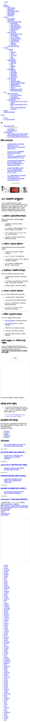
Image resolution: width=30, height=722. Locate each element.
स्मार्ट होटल (10, 49)
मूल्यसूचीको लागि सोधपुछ (6, 428)
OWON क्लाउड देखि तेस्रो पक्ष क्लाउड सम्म (18, 137)
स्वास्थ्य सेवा (14, 45)
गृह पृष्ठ (5, 5)
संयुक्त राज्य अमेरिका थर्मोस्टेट (18, 83)
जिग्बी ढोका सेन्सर (5, 505)
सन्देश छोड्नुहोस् (4, 515)
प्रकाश (12, 54)
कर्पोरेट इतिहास (11, 14)
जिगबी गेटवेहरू (14, 23)
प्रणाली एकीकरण (11, 100)
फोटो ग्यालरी (10, 15)
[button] (15, 358)
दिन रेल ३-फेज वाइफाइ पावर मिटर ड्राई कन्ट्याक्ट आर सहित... (15, 164)
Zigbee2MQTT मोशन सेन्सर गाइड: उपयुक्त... (14, 465)
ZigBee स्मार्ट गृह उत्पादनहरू (14, 22)
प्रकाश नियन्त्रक (15, 40)
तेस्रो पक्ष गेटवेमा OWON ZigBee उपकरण (17, 134)
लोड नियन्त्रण (14, 77)
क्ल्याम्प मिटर (14, 75)
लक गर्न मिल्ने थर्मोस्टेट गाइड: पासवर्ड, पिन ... (13, 452)
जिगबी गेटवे (13, 61)
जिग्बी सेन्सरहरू (14, 29)
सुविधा (12, 67)
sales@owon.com (5, 513)
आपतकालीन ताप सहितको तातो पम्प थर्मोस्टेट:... (14, 488)
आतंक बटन (13, 52)
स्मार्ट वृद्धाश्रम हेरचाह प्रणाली (11, 507)
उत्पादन (6, 17)
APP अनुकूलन (14, 97)
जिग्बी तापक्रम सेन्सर (6, 508)
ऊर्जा (12, 57)
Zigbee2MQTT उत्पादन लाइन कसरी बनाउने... (14, 499)
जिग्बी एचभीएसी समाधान (16, 90)
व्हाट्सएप (3, 512)
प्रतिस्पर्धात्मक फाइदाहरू (13, 11)
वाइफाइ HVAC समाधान (16, 89)
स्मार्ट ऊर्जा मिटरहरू (10, 320)
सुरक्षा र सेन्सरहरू (15, 41)
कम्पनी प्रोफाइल (11, 8)
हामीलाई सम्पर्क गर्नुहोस (9, 112)
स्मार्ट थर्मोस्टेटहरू (9, 323)
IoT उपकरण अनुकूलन (16, 95)
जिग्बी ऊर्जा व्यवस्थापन (16, 26)
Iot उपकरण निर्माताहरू (15, 505)
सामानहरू (13, 31)
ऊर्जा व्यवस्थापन (11, 18)
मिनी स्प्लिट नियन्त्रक (16, 86)
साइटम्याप (16, 504)
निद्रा (12, 64)
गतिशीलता (13, 66)
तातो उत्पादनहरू (9, 504)
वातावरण (13, 58)
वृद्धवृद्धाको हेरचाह (11, 60)
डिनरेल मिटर (14, 74)
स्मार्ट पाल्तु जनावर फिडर (13, 46)
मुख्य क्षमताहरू (10, 9)
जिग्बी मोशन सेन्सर (23, 507)
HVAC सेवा (14, 55)
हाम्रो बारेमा (7, 6)
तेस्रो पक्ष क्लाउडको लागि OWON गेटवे (16, 135)
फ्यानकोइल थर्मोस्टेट (15, 81)
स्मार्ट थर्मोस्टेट (10, 20)
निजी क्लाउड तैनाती (15, 98)
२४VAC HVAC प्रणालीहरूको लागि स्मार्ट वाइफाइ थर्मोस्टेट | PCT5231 (16, 156)
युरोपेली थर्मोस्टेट (15, 84)
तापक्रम (13, 87)
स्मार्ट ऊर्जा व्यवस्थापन (16, 38)
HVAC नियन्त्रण (15, 25)
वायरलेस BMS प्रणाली (16, 34)
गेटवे (12, 51)
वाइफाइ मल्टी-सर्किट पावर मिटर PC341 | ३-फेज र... (14, 171)
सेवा (5, 92)
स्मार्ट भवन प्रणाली (11, 32)
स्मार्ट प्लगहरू (14, 72)
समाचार (6, 110)
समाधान (6, 48)
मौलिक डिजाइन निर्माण (12, 93)
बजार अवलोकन (11, 12)
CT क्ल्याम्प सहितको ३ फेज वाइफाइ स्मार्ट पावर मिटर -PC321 (15, 179)
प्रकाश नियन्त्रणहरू (15, 28)
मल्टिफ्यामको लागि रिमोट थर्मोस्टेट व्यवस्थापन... (14, 476)
